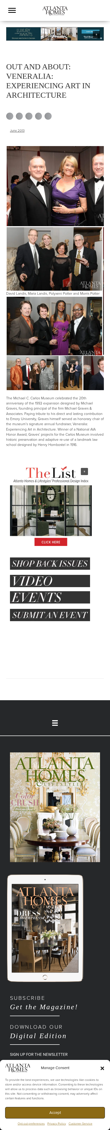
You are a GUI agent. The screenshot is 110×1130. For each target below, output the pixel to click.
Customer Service (80, 1123)
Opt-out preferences (31, 1123)
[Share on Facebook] (9, 116)
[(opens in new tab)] (55, 807)
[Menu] (12, 10)
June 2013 (17, 131)
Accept (55, 1112)
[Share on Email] (48, 116)
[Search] (102, 17)
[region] (55, 34)
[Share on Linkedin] (28, 116)
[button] (102, 1068)
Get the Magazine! (44, 1003)
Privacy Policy (56, 1123)
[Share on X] (19, 116)
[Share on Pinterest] (38, 116)
